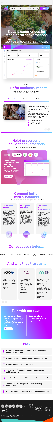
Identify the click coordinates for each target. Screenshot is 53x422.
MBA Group (4, 2)
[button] (48, 129)
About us (39, 2)
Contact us (35, 8)
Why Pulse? (13, 8)
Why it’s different (28, 8)
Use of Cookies (47, 406)
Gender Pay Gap (47, 409)
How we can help (25, 2)
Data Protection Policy (38, 406)
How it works (20, 8)
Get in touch (50, 2)
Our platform (33, 2)
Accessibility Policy (38, 407)
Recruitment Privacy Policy (39, 410)
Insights (44, 2)
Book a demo (44, 8)
